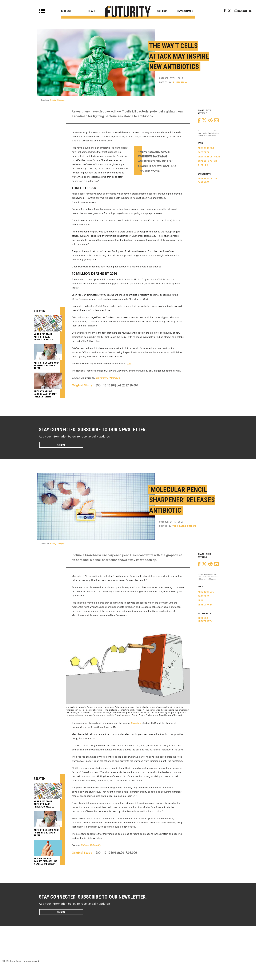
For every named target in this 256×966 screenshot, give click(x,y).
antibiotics (206, 148)
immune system (207, 161)
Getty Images (57, 100)
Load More (128, 937)
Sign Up (61, 444)
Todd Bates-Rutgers (184, 526)
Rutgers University (205, 620)
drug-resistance (209, 157)
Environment (186, 11)
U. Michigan (179, 82)
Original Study (82, 385)
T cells (203, 165)
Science (66, 11)
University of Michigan (207, 180)
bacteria (203, 152)
